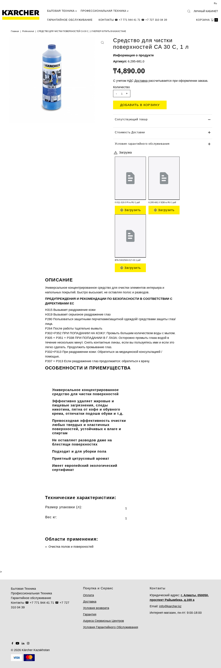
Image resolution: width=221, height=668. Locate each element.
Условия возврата (96, 608)
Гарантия (89, 614)
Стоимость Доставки (130, 132)
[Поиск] (189, 11)
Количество (121, 87)
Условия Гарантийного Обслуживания (110, 627)
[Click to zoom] (102, 42)
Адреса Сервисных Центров (103, 621)
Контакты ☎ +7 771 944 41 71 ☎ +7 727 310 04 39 (133, 19)
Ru (215, 3)
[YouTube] (17, 643)
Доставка (89, 601)
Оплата (88, 595)
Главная (15, 31)
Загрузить (132, 210)
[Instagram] (28, 643)
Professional (28, 31)
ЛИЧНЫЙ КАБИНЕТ (206, 11)
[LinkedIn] (23, 643)
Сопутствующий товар (131, 119)
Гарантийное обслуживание (70, 19)
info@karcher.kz (170, 606)
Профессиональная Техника (103, 10)
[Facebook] (12, 643)
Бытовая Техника (61, 10)
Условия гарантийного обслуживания (142, 143)
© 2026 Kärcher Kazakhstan (30, 650)
